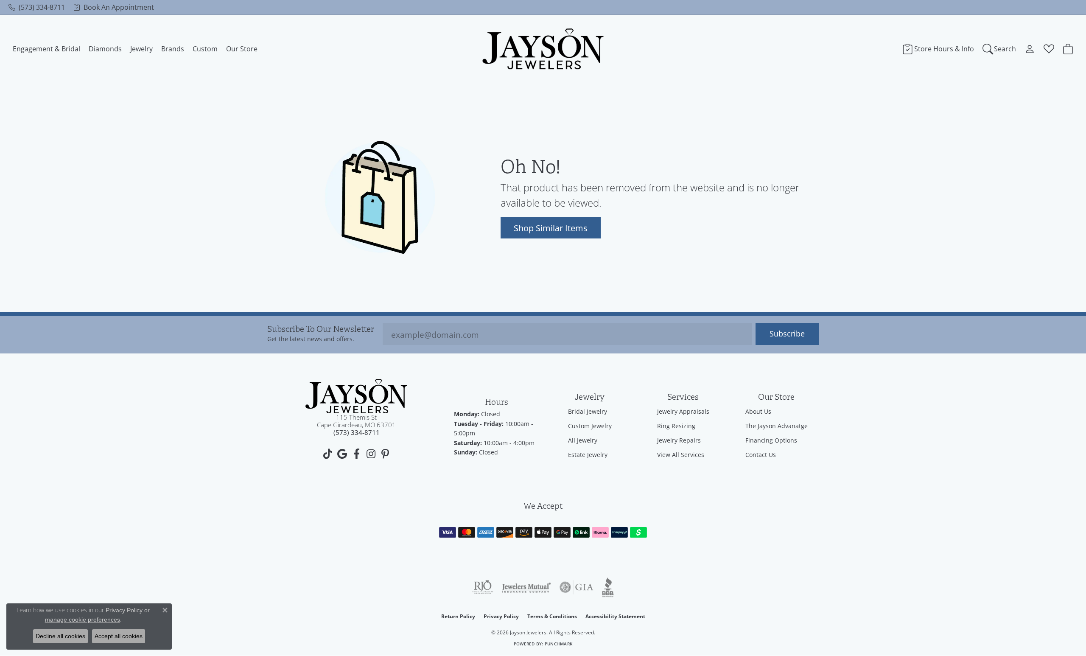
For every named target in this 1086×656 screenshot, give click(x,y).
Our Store (242, 48)
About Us (758, 411)
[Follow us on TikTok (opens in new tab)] (327, 454)
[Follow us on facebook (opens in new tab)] (356, 454)
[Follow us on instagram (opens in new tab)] (371, 454)
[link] (36, 7)
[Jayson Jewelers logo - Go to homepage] (543, 48)
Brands (172, 48)
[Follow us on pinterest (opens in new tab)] (385, 454)
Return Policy (458, 616)
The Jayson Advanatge (776, 426)
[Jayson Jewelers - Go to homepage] (356, 396)
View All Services (680, 455)
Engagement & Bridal (46, 48)
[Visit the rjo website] (482, 587)
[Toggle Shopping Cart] (1068, 49)
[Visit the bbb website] (608, 587)
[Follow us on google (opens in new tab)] (342, 454)
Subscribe (787, 333)
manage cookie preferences (82, 619)
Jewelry (141, 48)
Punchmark (558, 644)
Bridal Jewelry (587, 411)
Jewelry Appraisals (683, 411)
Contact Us (760, 455)
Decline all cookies (60, 636)
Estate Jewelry (587, 455)
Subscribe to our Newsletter (320, 329)
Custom (205, 48)
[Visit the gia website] (576, 587)
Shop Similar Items (551, 228)
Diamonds (105, 48)
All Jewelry (582, 440)
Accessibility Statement (615, 616)
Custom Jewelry (590, 426)
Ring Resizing (676, 426)
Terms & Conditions (552, 616)
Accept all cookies (119, 636)
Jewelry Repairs (679, 440)
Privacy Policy (501, 616)
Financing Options (771, 440)
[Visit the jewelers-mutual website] (526, 587)
